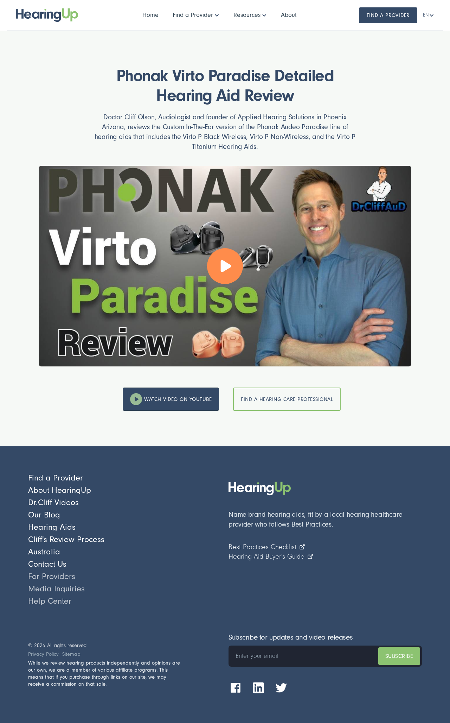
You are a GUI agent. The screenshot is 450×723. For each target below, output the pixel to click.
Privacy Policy (43, 654)
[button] (196, 15)
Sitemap (71, 654)
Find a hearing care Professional (287, 399)
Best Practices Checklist (262, 547)
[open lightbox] (225, 266)
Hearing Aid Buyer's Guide (266, 556)
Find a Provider (388, 15)
